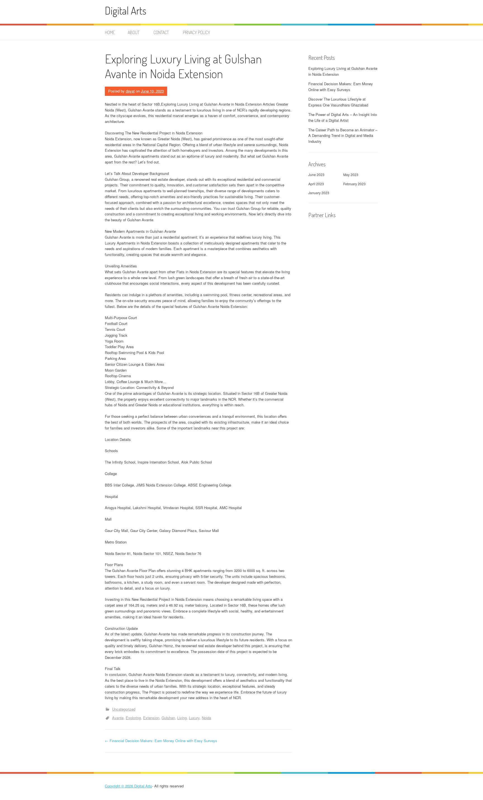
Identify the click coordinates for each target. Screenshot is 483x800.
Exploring (133, 717)
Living (182, 717)
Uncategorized (123, 709)
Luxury (194, 717)
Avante (118, 717)
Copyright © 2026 (119, 786)
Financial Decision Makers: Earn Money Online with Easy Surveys (161, 740)
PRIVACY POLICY (196, 32)
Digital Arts (125, 10)
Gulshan (168, 717)
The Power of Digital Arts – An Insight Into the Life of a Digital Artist (342, 117)
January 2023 (318, 192)
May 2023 (350, 174)
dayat (130, 91)
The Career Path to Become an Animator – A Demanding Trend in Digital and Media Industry (342, 135)
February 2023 (354, 183)
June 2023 (316, 174)
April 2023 (316, 183)
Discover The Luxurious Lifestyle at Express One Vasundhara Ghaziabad (338, 102)
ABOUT (133, 32)
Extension (151, 717)
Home (110, 32)
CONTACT (161, 32)
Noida (206, 717)
